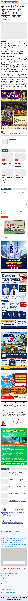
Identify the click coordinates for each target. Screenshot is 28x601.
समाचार (16, 175)
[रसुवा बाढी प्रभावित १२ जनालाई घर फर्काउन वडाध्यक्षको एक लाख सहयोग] (7, 172)
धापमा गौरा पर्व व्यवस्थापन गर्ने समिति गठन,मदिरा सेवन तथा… (17, 494)
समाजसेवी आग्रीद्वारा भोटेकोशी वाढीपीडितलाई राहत (16, 473)
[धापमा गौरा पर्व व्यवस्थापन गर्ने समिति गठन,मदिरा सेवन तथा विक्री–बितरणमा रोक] (20, 157)
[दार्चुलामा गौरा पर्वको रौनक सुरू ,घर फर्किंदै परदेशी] (7, 157)
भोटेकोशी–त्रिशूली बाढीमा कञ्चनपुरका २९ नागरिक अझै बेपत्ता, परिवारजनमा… (17, 480)
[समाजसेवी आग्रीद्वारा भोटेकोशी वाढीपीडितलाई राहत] (4, 474)
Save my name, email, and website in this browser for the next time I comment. (14, 213)
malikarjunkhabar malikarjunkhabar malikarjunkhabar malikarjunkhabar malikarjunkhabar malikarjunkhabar (12, 134)
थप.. (2, 583)
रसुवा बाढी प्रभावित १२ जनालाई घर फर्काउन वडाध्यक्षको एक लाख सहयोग (17, 501)
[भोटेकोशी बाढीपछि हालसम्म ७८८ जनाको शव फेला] (20, 172)
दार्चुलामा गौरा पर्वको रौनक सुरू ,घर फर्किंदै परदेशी (17, 487)
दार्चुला (4, 159)
